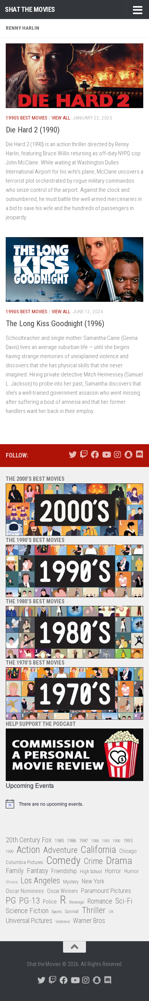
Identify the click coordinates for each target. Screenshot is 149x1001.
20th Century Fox (29, 840)
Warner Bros (89, 920)
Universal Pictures (29, 920)
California (98, 850)
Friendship (64, 871)
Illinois (12, 882)
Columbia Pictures (24, 862)
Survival (72, 911)
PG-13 (29, 901)
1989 (106, 840)
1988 (95, 840)
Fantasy (37, 871)
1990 (116, 840)
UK (111, 911)
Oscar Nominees (25, 891)
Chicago (128, 851)
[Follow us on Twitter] (73, 455)
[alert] (74, 803)
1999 (9, 851)
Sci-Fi (124, 901)
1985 (59, 840)
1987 (83, 840)
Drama (119, 860)
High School (91, 871)
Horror (113, 871)
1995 (128, 840)
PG (11, 900)
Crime (93, 861)
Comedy (63, 860)
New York (93, 881)
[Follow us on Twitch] (84, 455)
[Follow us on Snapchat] (128, 455)
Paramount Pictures (106, 890)
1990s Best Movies (26, 118)
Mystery (71, 882)
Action (28, 850)
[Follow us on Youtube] (106, 455)
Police (50, 902)
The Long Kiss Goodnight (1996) (55, 323)
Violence (62, 921)
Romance (99, 901)
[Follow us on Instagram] (117, 455)
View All (61, 118)
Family (15, 871)
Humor (131, 871)
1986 (71, 840)
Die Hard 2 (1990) (33, 129)
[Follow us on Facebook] (95, 455)
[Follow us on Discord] (139, 455)
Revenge (76, 902)
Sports (57, 911)
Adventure (60, 850)
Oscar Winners (62, 891)
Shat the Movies (30, 9)
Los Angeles (40, 880)
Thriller (93, 910)
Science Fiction (27, 911)
